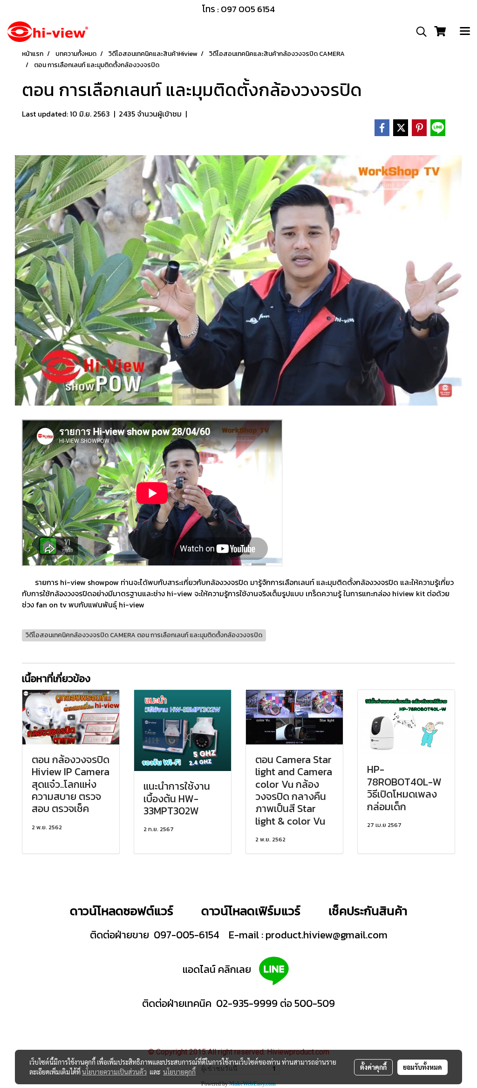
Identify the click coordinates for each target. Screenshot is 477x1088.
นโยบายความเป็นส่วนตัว (114, 1071)
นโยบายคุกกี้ (179, 1071)
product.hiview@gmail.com (327, 935)
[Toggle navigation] (465, 31)
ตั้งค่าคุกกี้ (373, 1067)
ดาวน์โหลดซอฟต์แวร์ (121, 911)
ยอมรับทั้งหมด (422, 1067)
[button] (418, 32)
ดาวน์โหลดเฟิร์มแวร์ (252, 911)
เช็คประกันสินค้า (367, 911)
